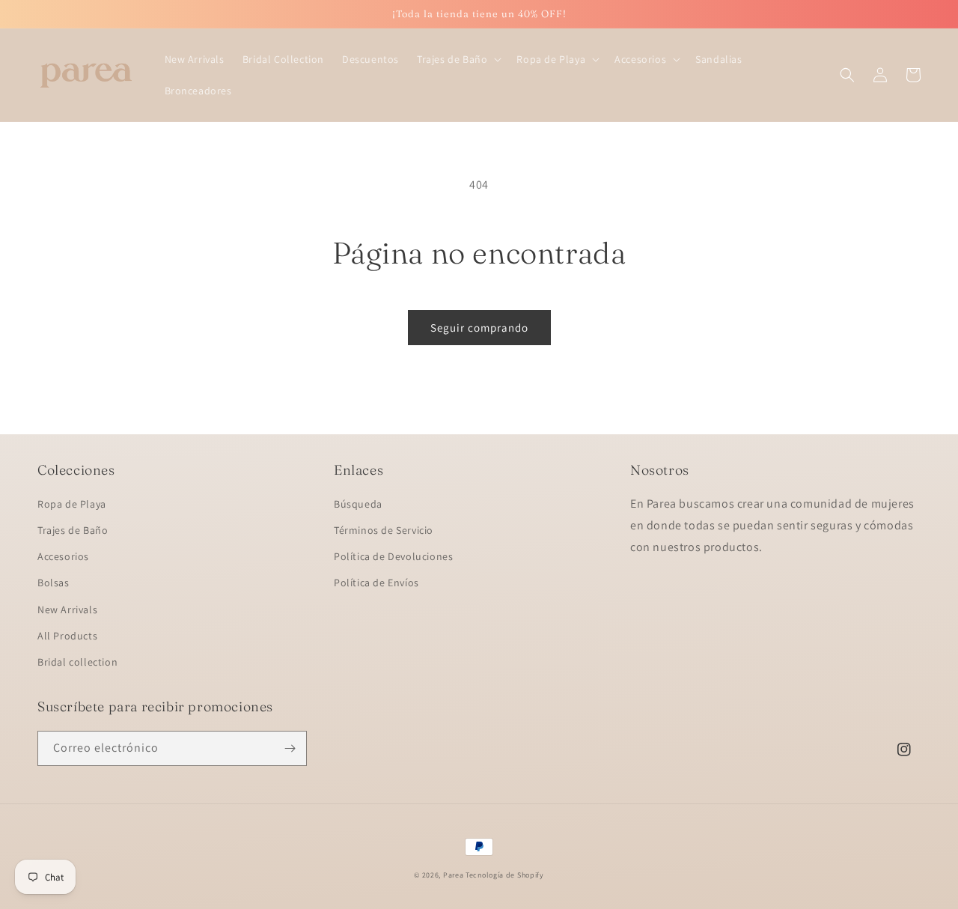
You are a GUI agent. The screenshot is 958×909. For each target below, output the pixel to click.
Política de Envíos (376, 582)
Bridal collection (77, 662)
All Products (67, 635)
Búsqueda (358, 504)
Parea (453, 875)
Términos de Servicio (383, 530)
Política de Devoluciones (393, 556)
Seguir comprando (479, 327)
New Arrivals (67, 609)
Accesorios (63, 556)
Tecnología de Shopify (505, 875)
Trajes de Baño (72, 530)
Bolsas (53, 582)
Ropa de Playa (71, 504)
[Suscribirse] (289, 748)
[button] (457, 59)
